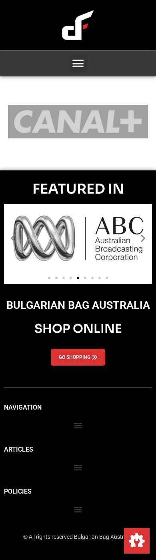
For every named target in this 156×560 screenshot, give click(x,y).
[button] (78, 63)
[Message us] (137, 541)
